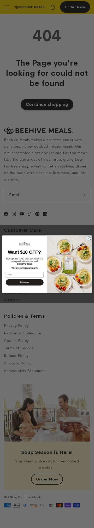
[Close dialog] (89, 238)
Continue (24, 282)
